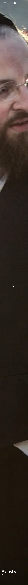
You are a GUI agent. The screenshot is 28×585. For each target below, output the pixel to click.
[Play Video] (14, 285)
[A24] (14, 3)
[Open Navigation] (4, 2)
